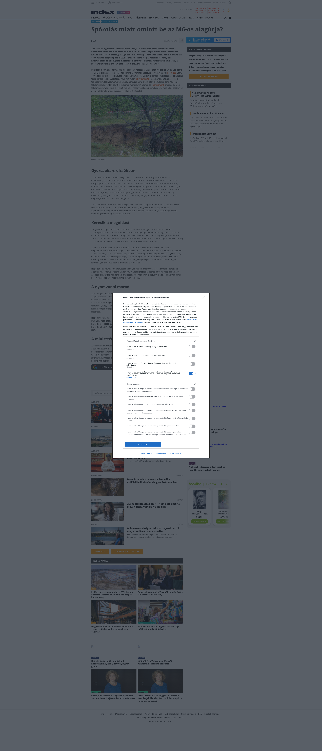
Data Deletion (146, 453)
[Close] (204, 298)
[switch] (192, 346)
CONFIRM (143, 444)
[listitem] (161, 341)
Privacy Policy (175, 453)
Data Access (161, 453)
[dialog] (161, 375)
